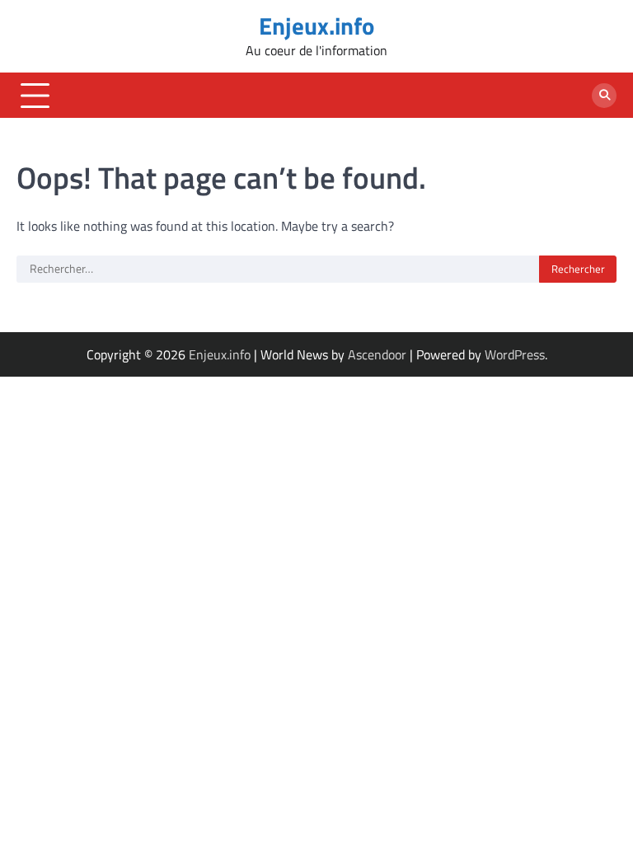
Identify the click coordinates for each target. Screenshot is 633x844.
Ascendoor (377, 354)
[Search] (604, 95)
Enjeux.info (316, 26)
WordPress (515, 354)
